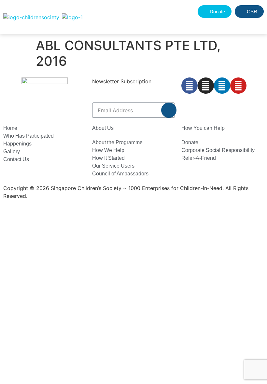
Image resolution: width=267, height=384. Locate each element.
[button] (243, 23)
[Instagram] (206, 85)
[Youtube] (238, 85)
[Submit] (168, 110)
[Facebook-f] (189, 85)
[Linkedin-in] (222, 85)
